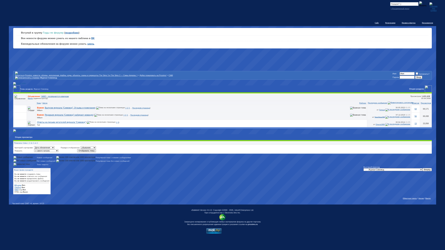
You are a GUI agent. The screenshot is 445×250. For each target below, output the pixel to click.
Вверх (428, 198)
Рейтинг (362, 103)
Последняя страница (141, 108)
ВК (93, 38)
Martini (30, 98)
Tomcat (382, 110)
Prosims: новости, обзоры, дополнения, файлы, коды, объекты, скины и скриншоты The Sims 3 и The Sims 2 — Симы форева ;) (81, 75)
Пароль (396, 77)
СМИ (171, 75)
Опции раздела (416, 89)
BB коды (17, 185)
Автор (44, 103)
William (39, 110)
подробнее (72, 32)
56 (416, 116)
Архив (421, 198)
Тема (39, 103)
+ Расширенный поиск (400, 9)
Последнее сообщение (377, 103)
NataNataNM (380, 117)
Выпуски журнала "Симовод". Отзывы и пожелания (70, 108)
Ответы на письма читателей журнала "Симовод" (61, 122)
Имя (394, 74)
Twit (38, 125)
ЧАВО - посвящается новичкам (55, 96)
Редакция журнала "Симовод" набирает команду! (69, 115)
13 (416, 123)
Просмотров (426, 103)
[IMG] (16, 190)
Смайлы (17, 187)
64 (416, 109)
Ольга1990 (380, 124)
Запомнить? (424, 74)
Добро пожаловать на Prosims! (153, 75)
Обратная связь (410, 198)
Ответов (415, 103)
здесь (90, 43)
